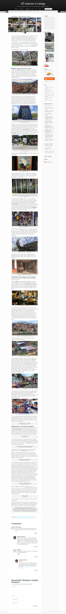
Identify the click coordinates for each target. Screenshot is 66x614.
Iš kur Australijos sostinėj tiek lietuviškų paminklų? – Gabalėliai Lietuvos (49, 135)
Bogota (24, 174)
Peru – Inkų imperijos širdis (48, 105)
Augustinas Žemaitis (21, 28)
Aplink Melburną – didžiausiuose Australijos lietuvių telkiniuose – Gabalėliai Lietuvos (49, 126)
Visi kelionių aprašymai (49, 100)
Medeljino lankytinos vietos (32, 517)
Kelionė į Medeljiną (30, 516)
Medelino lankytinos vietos (24, 517)
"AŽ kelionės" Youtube (48, 145)
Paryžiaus (30, 369)
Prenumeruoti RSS (49, 162)
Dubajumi (13, 230)
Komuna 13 (15, 517)
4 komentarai (30, 28)
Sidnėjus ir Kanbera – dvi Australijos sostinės (49, 119)
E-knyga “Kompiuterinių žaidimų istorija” (49, 90)
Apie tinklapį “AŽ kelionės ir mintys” (49, 88)
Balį (19, 286)
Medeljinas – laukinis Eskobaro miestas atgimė (24, 25)
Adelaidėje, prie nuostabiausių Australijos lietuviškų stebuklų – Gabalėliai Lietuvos (49, 130)
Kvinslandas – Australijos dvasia (49, 123)
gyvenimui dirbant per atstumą (26, 45)
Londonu (17, 230)
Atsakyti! (35, 533)
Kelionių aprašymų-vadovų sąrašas (49, 92)
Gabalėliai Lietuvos (48, 148)
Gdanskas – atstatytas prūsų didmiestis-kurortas (49, 108)
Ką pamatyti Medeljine (19, 516)
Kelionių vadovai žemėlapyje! (50, 94)
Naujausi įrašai (11, 11)
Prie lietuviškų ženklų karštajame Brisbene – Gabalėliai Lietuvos (49, 121)
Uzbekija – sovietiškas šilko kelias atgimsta (49, 111)
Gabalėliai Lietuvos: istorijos (49, 151)
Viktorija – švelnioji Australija (50, 128)
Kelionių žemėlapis (22, 11)
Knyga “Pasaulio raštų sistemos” (48, 98)
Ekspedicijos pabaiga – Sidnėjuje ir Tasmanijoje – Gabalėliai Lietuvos (49, 117)
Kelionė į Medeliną (25, 516)
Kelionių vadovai (16, 11)
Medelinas (18, 517)
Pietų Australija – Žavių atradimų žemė (49, 133)
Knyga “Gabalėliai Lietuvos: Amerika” (49, 96)
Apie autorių (47, 86)
